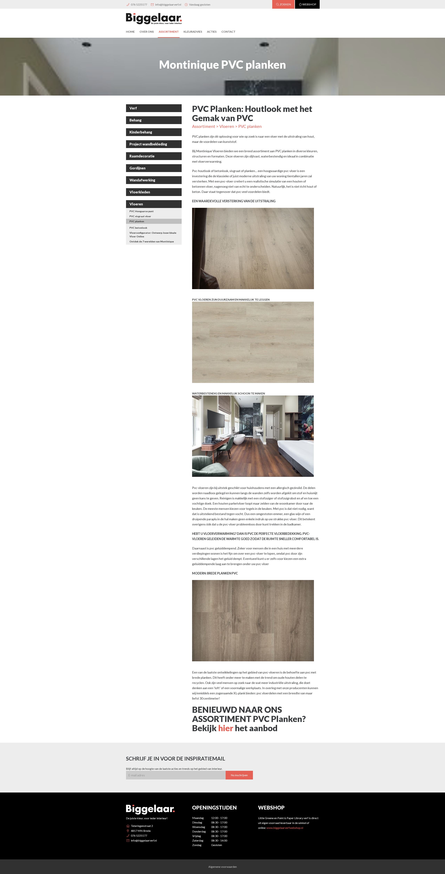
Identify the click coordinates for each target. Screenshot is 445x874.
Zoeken (285, 4)
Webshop (309, 4)
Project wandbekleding (148, 144)
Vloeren (136, 204)
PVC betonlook (138, 227)
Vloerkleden (140, 192)
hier (226, 728)
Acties (212, 31)
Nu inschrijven (239, 775)
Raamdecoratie (142, 156)
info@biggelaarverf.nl (168, 4)
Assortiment (169, 31)
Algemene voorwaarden (222, 866)
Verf (133, 108)
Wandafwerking (142, 180)
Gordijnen (137, 168)
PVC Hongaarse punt (142, 211)
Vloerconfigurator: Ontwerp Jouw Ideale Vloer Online (153, 234)
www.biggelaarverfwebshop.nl (284, 827)
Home (130, 31)
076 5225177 (138, 4)
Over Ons (147, 31)
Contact (228, 31)
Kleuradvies (193, 31)
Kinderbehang (141, 132)
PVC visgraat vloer (140, 216)
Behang (135, 120)
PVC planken (137, 221)
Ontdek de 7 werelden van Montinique (152, 241)
